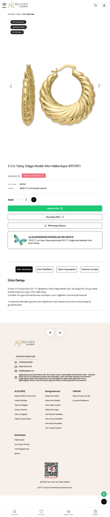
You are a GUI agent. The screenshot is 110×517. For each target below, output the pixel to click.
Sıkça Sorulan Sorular (81, 396)
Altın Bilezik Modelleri (54, 414)
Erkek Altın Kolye (52, 396)
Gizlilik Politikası (20, 400)
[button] (99, 86)
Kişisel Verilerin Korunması (25, 396)
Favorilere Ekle (53, 217)
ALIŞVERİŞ (19, 391)
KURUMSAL (20, 435)
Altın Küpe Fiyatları (53, 405)
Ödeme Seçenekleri (22, 419)
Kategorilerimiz (52, 391)
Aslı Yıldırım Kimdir (22, 444)
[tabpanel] (55, 292)
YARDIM (77, 391)
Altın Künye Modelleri (54, 419)
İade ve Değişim (21, 414)
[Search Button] (95, 5)
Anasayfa (11, 14)
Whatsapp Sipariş (57, 225)
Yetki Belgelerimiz (21, 449)
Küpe (18, 14)
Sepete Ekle (53, 208)
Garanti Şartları (21, 410)
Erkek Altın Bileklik (52, 400)
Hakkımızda (19, 440)
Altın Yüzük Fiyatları (53, 428)
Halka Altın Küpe (52, 410)
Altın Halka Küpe (28, 14)
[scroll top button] (104, 501)
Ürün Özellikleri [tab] (44, 269)
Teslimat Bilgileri (21, 405)
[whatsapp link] (104, 494)
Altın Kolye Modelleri (53, 423)
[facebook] (50, 332)
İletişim (17, 453)
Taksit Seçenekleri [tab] (67, 269)
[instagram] (60, 332)
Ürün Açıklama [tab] (24, 269)
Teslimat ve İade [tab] (89, 269)
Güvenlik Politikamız (81, 400)
